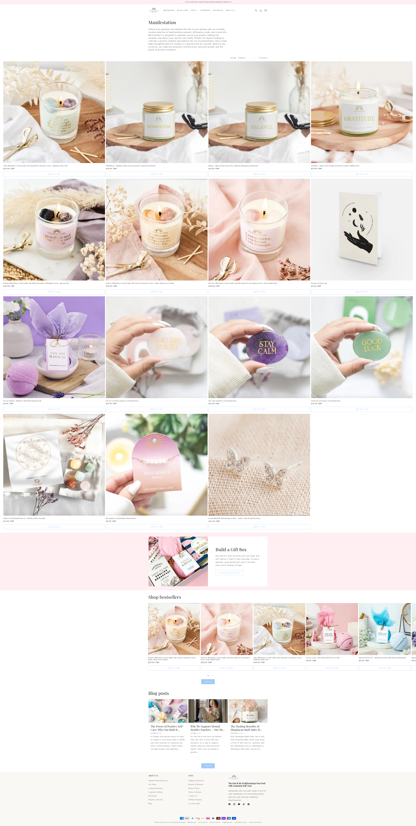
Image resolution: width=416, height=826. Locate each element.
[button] (194, 10)
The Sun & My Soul (166, 822)
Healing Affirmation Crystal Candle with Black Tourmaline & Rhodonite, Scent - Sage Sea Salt (36, 283)
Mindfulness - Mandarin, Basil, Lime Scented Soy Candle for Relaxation (131, 166)
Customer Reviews (155, 788)
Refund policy (192, 822)
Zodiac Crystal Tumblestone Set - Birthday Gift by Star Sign (24, 518)
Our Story (152, 784)
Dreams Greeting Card (319, 283)
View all (208, 682)
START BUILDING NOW (229, 573)
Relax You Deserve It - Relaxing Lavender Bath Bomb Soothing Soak (382, 658)
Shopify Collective (155, 800)
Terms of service (215, 822)
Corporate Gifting (155, 792)
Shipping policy (227, 822)
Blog (150, 803)
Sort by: (233, 58)
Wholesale (152, 796)
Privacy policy (203, 822)
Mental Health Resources (158, 781)
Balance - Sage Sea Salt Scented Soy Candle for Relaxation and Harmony (233, 166)
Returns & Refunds (195, 784)
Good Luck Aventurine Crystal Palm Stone (325, 401)
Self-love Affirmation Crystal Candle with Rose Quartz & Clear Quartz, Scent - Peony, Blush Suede (242, 283)
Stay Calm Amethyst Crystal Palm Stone (222, 401)
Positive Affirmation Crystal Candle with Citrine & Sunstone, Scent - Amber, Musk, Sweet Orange (140, 283)
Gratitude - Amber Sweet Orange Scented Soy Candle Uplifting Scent (335, 166)
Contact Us (192, 796)
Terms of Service (195, 792)
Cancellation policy (241, 822)
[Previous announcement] (149, 2)
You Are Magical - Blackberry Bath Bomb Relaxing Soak (22, 401)
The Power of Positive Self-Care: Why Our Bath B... (167, 728)
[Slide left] (203, 675)
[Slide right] (212, 675)
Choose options (54, 527)
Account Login (194, 803)
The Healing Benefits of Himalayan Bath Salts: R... (246, 728)
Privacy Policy (193, 788)
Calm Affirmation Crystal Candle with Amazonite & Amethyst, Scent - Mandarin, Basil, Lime (35, 166)
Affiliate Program (195, 800)
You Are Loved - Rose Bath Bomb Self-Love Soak (323, 658)
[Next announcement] (266, 2)
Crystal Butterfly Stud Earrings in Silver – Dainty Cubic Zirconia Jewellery (234, 518)
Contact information (255, 822)
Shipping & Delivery (196, 781)
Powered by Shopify (179, 822)
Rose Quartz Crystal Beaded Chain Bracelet (121, 518)
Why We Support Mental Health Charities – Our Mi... (208, 728)
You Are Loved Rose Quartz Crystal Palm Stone (122, 401)
